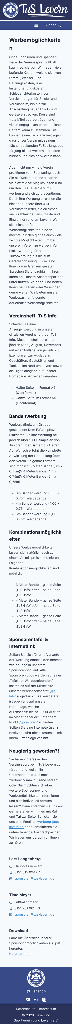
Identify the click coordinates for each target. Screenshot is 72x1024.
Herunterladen (20, 954)
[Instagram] (44, 999)
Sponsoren (28, 722)
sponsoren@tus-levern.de (34, 878)
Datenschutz (25, 1009)
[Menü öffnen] (36, 25)
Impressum (47, 1009)
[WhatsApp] (36, 999)
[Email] (28, 999)
